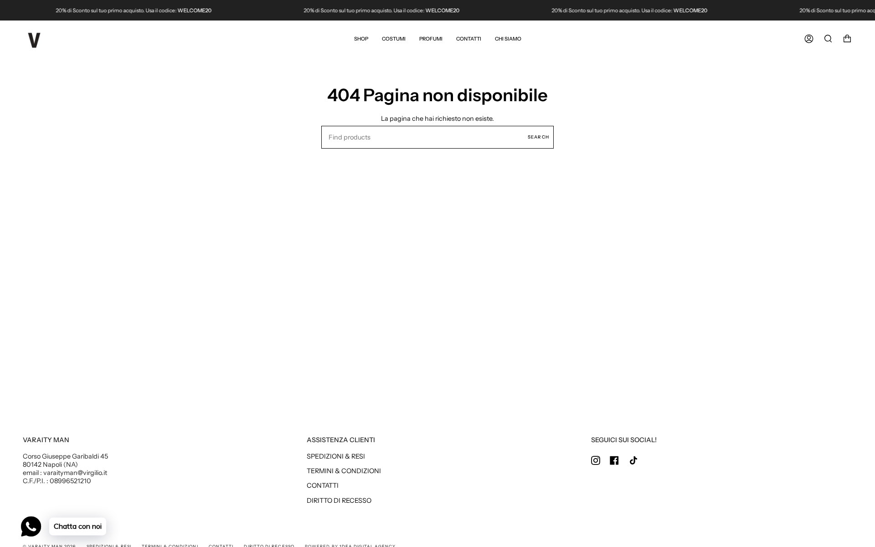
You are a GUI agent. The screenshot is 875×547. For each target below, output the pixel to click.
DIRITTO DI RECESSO (339, 500)
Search (538, 136)
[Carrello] (847, 39)
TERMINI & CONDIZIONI (344, 471)
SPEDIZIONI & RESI (336, 456)
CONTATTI (323, 485)
